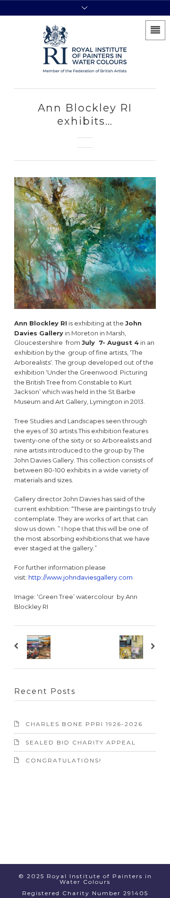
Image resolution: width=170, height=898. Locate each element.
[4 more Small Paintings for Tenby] (152, 647)
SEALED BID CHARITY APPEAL (81, 742)
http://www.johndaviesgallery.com (80, 577)
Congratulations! (64, 760)
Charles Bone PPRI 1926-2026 (84, 723)
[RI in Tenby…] (18, 647)
